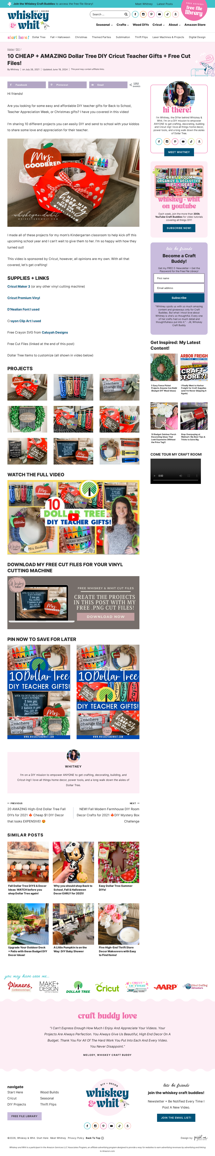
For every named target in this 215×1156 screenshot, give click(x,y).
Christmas (81, 37)
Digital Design (197, 37)
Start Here (18, 37)
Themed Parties (101, 37)
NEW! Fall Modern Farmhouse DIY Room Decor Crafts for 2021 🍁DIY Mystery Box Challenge (108, 812)
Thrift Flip (47, 1104)
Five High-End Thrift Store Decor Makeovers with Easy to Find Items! (117, 951)
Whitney (14, 69)
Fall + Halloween (60, 37)
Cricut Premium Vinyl (23, 298)
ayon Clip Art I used (26, 321)
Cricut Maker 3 (18, 286)
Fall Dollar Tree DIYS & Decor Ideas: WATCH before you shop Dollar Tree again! (27, 889)
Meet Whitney (144, 4)
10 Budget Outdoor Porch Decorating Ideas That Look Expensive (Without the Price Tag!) (163, 438)
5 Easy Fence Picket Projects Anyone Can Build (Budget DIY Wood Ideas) (164, 388)
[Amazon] (176, 14)
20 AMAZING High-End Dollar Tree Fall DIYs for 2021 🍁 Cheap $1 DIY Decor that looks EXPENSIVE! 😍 (36, 812)
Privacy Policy (76, 1137)
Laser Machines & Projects (168, 37)
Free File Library (24, 1116)
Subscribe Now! (179, 228)
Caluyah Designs (55, 332)
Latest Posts (165, 4)
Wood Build (48, 1092)
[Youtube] (159, 14)
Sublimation (123, 37)
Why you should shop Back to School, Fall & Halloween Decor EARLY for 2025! (73, 889)
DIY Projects (16, 1104)
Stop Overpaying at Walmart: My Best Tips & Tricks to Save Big (193, 437)
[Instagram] (143, 14)
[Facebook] (135, 14)
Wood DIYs (141, 24)
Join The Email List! (176, 1117)
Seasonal (47, 1098)
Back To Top (93, 1137)
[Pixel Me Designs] (200, 1138)
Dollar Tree (39, 37)
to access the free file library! (53, 3)
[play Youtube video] (73, 517)
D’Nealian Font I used (23, 309)
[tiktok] (167, 14)
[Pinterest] (151, 14)
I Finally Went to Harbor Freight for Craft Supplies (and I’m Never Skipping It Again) (193, 389)
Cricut (12, 1098)
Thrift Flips (141, 37)
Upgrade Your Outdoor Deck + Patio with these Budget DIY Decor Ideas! (27, 951)
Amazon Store (195, 24)
